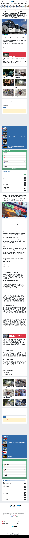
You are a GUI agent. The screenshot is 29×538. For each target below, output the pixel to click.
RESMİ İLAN (26, 3)
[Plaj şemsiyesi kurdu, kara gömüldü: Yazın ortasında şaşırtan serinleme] (20, 92)
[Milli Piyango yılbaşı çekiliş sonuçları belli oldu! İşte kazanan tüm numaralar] (14, 209)
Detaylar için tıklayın (14, 168)
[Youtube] (15, 516)
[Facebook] (11, 516)
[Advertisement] (14, 121)
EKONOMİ (7, 3)
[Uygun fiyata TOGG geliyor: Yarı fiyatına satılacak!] (8, 72)
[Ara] (26, 1)
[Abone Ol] (25, 34)
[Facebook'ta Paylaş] (3, 34)
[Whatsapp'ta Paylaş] (5, 34)
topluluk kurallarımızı (9, 419)
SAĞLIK (19, 3)
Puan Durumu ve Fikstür (5, 521)
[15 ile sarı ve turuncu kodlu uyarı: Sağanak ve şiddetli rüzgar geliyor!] (8, 92)
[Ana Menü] (2, 1)
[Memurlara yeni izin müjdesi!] (20, 392)
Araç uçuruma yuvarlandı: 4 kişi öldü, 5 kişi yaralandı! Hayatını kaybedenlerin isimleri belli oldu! (20, 87)
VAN (1, 3)
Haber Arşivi (17, 523)
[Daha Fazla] (7, 34)
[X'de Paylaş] (4, 34)
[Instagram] (13, 516)
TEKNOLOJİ (22, 3)
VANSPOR (4, 3)
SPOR (14, 3)
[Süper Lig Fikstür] (25, 171)
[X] (12, 516)
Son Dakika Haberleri (5, 523)
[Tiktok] (16, 516)
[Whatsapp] (17, 516)
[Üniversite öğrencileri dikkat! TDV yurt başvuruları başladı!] (20, 72)
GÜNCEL (11, 3)
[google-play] (14, 526)
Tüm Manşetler (17, 521)
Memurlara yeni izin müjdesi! (18, 396)
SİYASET (16, 3)
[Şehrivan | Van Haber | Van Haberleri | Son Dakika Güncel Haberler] (14, 1)
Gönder (4, 107)
